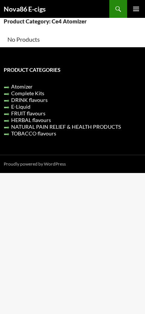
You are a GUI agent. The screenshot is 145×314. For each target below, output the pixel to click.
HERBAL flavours (31, 120)
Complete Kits (27, 93)
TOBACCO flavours (33, 133)
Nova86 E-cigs (25, 9)
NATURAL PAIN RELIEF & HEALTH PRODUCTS (66, 127)
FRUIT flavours (28, 113)
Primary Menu (136, 9)
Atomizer (22, 86)
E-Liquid (20, 106)
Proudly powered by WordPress (35, 164)
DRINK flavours (29, 100)
